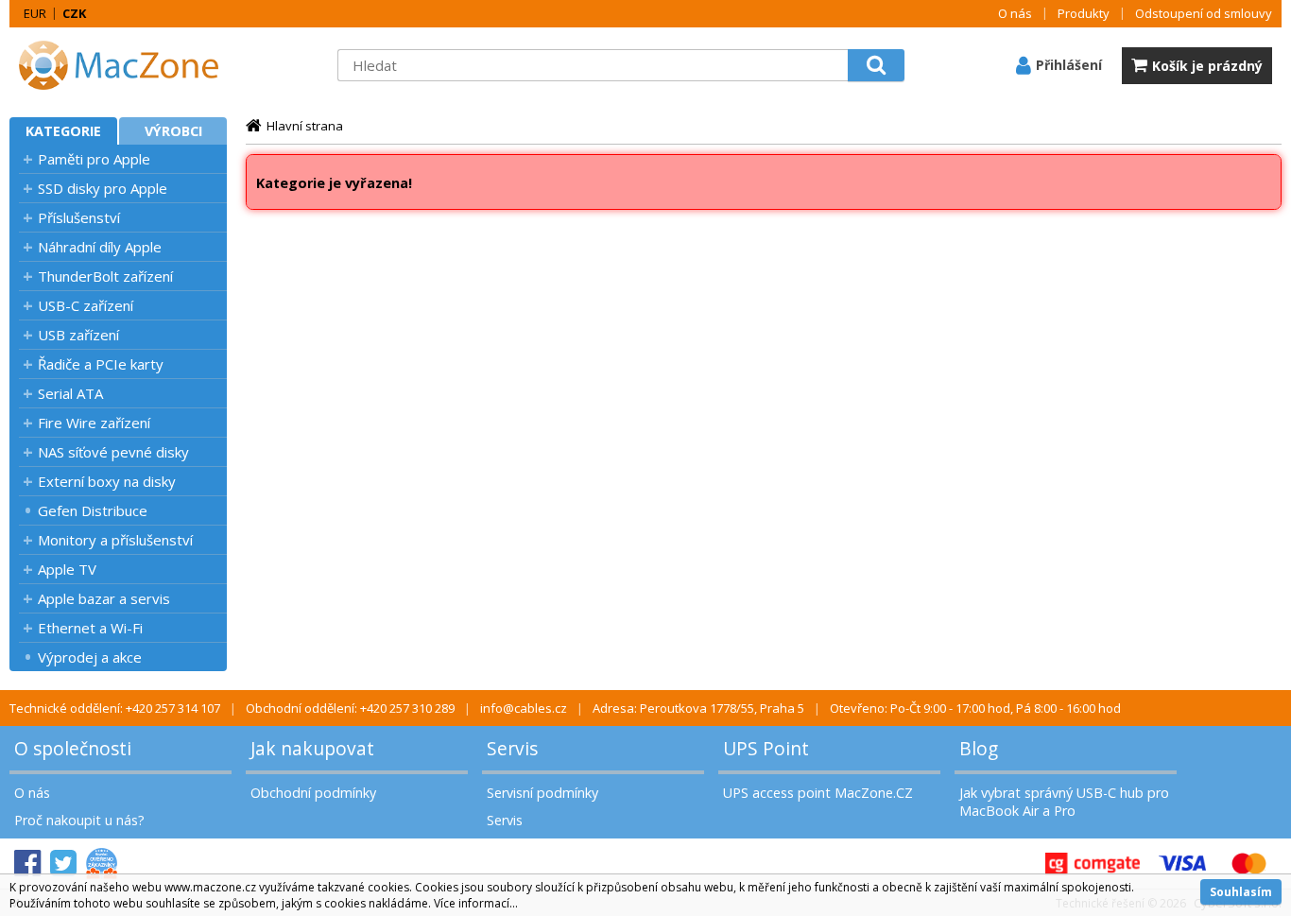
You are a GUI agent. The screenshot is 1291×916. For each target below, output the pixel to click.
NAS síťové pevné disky (113, 451)
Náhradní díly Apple (100, 246)
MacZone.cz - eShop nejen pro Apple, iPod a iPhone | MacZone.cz (127, 65)
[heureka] (101, 863)
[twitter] (63, 863)
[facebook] (27, 863)
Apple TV (67, 569)
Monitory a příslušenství (115, 539)
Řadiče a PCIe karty (101, 363)
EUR (35, 13)
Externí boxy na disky (107, 481)
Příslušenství (79, 217)
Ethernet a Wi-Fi (90, 627)
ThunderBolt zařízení (105, 276)
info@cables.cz (523, 708)
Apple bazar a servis (104, 598)
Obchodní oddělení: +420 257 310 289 (350, 708)
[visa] (1182, 863)
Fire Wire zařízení (94, 422)
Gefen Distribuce (92, 510)
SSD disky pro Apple (102, 188)
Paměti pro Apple (94, 158)
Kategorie (63, 131)
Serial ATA (70, 393)
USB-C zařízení (85, 305)
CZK (74, 13)
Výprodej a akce (90, 657)
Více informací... (476, 903)
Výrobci (173, 131)
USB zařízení (78, 334)
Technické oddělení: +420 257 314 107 (114, 708)
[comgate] (1092, 863)
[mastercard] (1248, 863)
